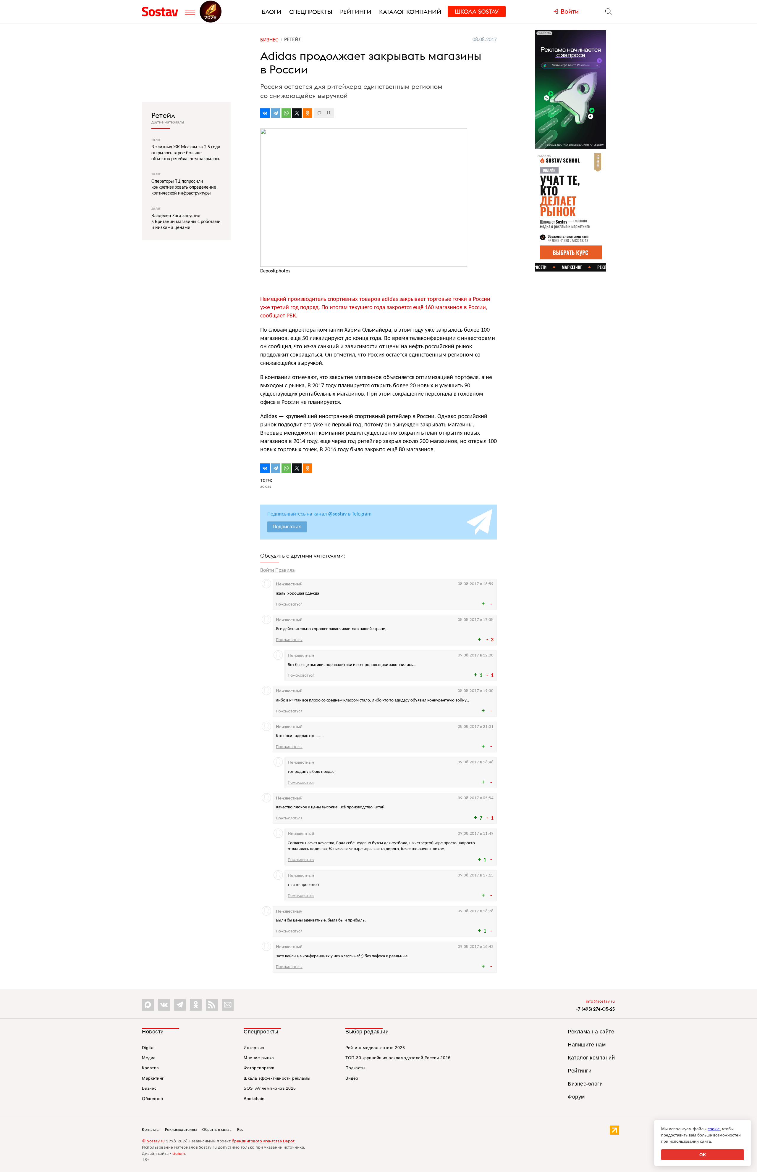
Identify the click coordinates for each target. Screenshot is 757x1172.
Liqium (178, 1154)
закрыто (375, 450)
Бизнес (149, 1088)
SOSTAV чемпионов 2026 (270, 1088)
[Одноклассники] (307, 113)
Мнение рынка (259, 1057)
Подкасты (355, 1067)
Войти (267, 570)
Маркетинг (153, 1078)
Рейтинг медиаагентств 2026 (375, 1047)
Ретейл (163, 115)
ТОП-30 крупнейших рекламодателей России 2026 (397, 1057)
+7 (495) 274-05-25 (595, 1009)
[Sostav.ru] (162, 11)
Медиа (149, 1057)
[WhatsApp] (286, 113)
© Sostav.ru (153, 1141)
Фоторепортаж (259, 1067)
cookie (714, 1128)
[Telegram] (275, 113)
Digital (148, 1047)
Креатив (150, 1067)
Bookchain (254, 1098)
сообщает (272, 316)
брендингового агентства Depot (263, 1141)
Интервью (254, 1047)
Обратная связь (217, 1130)
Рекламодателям (181, 1130)
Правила (285, 570)
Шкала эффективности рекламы (277, 1078)
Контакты (150, 1130)
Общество (152, 1098)
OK (702, 1154)
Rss (240, 1130)
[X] (297, 113)
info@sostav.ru (600, 1001)
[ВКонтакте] (265, 113)
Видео (351, 1078)
